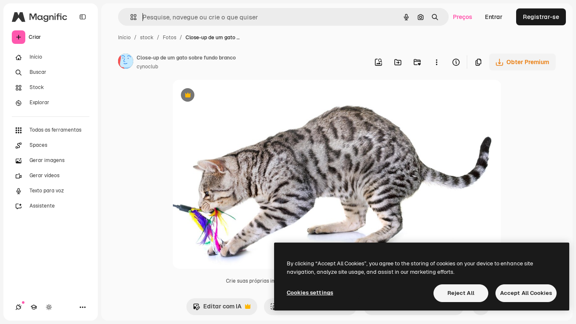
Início (124, 37)
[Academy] (33, 307)
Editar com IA (217, 308)
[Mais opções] (436, 62)
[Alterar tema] (49, 307)
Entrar (494, 17)
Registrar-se (541, 17)
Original (226, 96)
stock (146, 37)
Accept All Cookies (526, 293)
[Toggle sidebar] (82, 17)
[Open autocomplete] (130, 17)
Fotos (169, 37)
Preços (462, 17)
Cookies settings (310, 292)
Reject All (460, 293)
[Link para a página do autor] (125, 62)
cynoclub (147, 66)
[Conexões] (18, 307)
